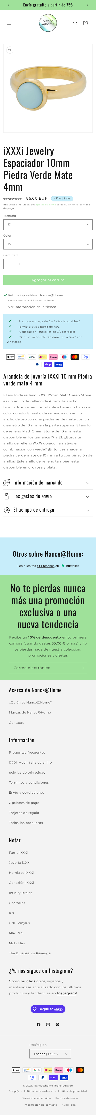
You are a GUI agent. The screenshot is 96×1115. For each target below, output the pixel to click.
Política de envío (66, 1098)
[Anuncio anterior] (8, 5)
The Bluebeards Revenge (29, 953)
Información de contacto (40, 1104)
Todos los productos (26, 823)
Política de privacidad (72, 1091)
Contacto (17, 723)
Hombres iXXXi (21, 873)
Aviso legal (69, 1104)
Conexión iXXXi (21, 883)
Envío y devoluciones (26, 793)
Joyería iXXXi (20, 863)
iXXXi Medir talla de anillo (30, 762)
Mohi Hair (17, 943)
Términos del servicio (36, 1098)
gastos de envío (46, 204)
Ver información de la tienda (32, 307)
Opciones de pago (24, 803)
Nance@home (43, 1085)
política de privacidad (27, 772)
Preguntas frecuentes (27, 752)
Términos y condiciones (29, 782)
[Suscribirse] (82, 668)
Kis (11, 913)
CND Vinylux (19, 923)
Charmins (17, 903)
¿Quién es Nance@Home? (30, 702)
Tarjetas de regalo (24, 813)
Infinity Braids (20, 893)
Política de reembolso (39, 1091)
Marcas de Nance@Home (30, 712)
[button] (9, 23)
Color (7, 235)
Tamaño (9, 215)
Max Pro (16, 933)
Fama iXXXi (18, 853)
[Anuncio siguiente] (88, 5)
